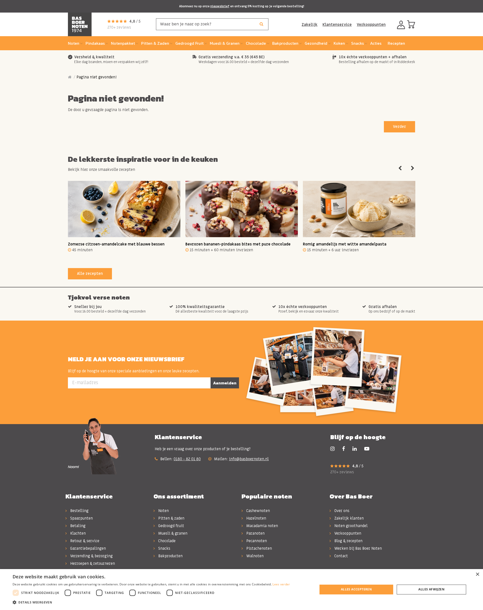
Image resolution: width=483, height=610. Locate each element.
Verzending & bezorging (91, 555)
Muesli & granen (172, 533)
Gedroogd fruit (170, 525)
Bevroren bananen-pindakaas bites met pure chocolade (238, 244)
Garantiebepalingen (87, 548)
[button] (151, 602)
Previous (400, 168)
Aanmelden (224, 383)
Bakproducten (170, 555)
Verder (399, 126)
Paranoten (255, 533)
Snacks (163, 548)
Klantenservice (337, 24)
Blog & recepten (348, 540)
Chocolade (166, 540)
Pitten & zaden (170, 518)
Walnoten (254, 555)
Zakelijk (309, 24)
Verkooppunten (371, 24)
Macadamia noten (261, 525)
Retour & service (84, 540)
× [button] (477, 574)
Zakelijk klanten (348, 518)
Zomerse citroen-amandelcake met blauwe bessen (116, 244)
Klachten (77, 533)
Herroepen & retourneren (92, 563)
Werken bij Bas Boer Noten (357, 548)
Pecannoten (256, 540)
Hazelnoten (255, 518)
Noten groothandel (350, 525)
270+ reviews (119, 27)
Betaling (77, 525)
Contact (340, 555)
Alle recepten (90, 273)
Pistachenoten (258, 548)
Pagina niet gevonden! (96, 77)
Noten (163, 510)
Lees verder (281, 584)
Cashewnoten (257, 510)
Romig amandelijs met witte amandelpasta (344, 244)
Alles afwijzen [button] (431, 589)
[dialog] (241, 589)
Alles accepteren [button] (356, 589)
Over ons (341, 510)
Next (412, 168)
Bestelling (79, 510)
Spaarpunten (81, 518)
